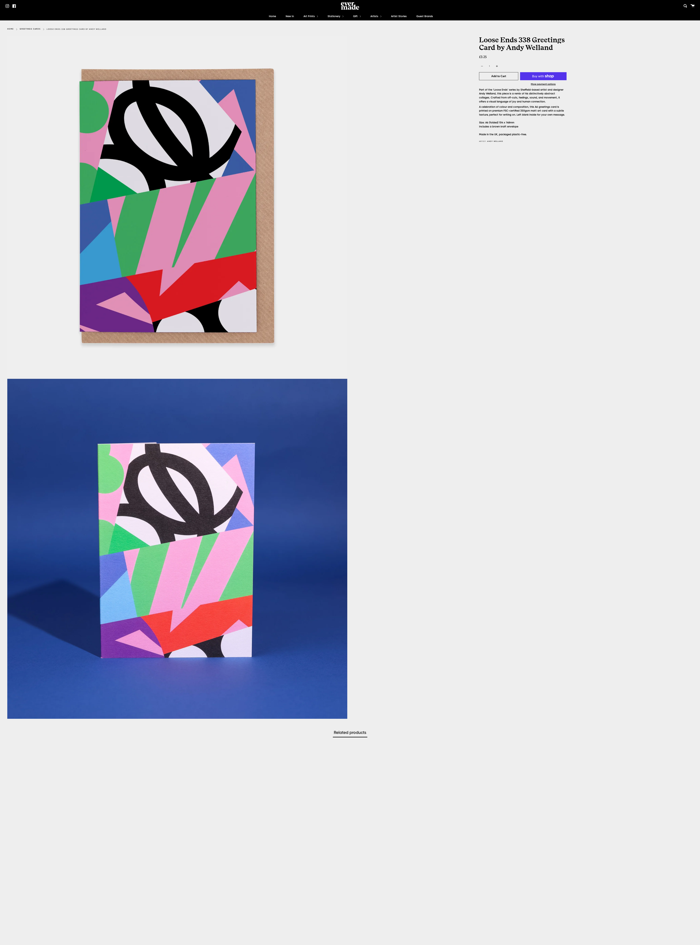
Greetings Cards (30, 29)
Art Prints (310, 16)
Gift (355, 16)
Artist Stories (399, 16)
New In (290, 16)
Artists (374, 16)
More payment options (543, 84)
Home (272, 16)
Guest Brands (424, 16)
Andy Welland (495, 141)
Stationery (334, 16)
